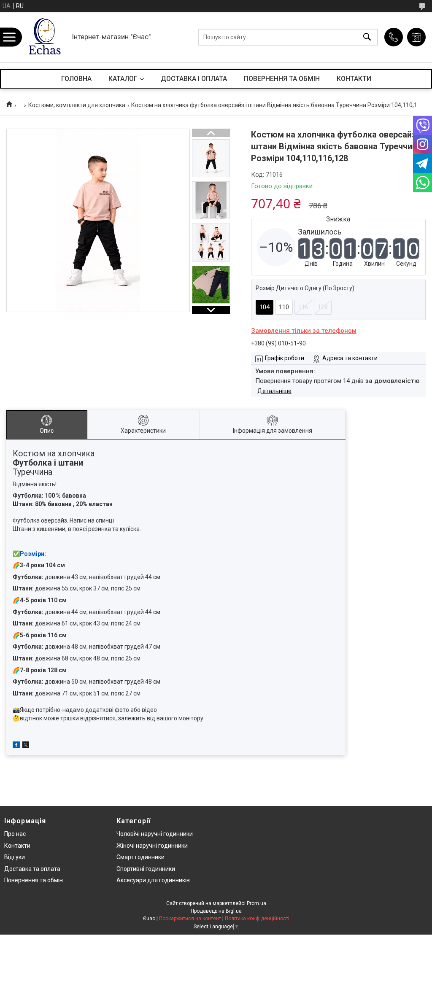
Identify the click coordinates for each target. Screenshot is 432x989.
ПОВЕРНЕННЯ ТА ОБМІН (282, 79)
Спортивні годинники (145, 868)
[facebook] (16, 746)
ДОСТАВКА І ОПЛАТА (194, 79)
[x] (25, 746)
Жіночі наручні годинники (152, 845)
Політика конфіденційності (257, 919)
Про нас (15, 833)
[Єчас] (44, 37)
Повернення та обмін (33, 880)
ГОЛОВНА (76, 79)
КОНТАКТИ (354, 79)
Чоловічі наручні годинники (154, 833)
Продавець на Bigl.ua (216, 911)
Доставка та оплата (32, 868)
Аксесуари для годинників (153, 880)
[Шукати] (367, 37)
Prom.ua (256, 903)
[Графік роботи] (416, 37)
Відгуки (14, 857)
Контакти (17, 845)
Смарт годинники (140, 857)
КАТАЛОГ (123, 79)
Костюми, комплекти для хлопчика (76, 105)
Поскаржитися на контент (190, 919)
